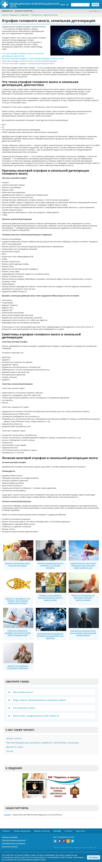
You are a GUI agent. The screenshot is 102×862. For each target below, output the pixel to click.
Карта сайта (80, 831)
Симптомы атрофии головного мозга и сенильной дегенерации (29, 61)
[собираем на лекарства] (51, 788)
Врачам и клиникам (42, 831)
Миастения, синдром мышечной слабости (36, 715)
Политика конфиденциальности (14, 840)
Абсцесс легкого (14, 738)
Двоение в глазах (14, 747)
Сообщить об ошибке (10, 837)
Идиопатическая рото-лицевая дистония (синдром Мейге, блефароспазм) (18, 632)
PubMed (7, 814)
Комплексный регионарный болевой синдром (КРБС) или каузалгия (50, 635)
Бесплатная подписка (10, 846)
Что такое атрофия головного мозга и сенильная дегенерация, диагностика (23, 54)
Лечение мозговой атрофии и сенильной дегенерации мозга (28, 63)
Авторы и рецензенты (22, 831)
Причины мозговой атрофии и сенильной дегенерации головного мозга (33, 58)
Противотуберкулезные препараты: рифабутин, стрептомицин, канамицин (42, 742)
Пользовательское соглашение (13, 843)
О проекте (6, 831)
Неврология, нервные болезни (44, 15)
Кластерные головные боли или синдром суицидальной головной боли (83, 632)
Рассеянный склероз (24, 707)
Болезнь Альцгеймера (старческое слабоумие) (17, 667)
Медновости (7, 11)
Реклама (57, 831)
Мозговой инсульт (23, 692)
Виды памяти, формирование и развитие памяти (39, 699)
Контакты (68, 831)
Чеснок (9, 751)
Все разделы (94, 11)
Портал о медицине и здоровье (15, 15)
